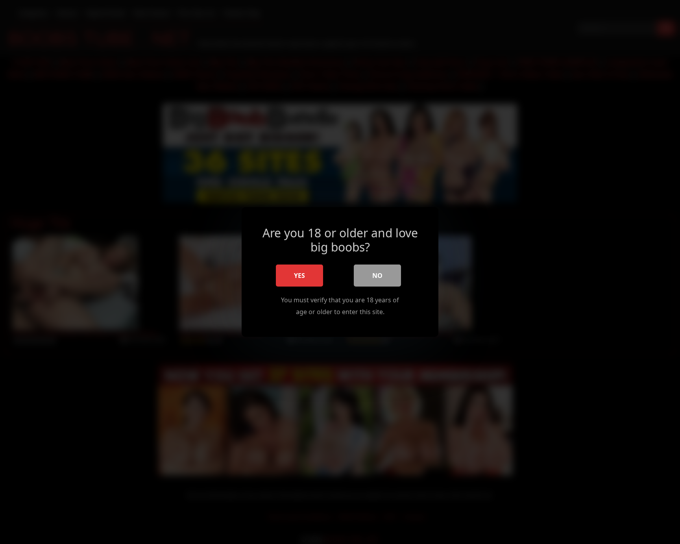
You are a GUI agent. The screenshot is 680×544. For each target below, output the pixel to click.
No (377, 275)
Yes (299, 275)
